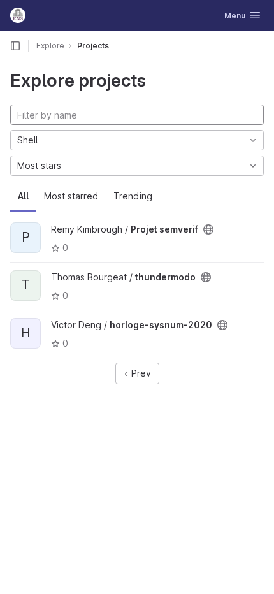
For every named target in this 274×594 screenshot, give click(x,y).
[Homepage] (18, 15)
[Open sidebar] (15, 46)
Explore (50, 45)
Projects (93, 45)
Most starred (71, 196)
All (23, 196)
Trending (132, 196)
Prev (140, 373)
